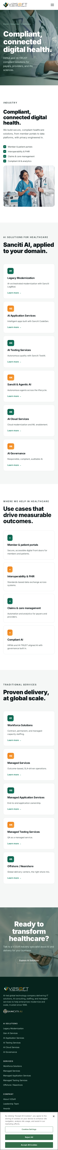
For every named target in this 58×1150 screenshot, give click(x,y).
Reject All (29, 1137)
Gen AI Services (10, 1033)
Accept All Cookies (29, 1145)
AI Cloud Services (11, 1047)
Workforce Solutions (12, 1066)
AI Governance (10, 1052)
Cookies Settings (29, 1129)
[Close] (54, 1116)
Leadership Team (11, 1104)
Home (5, 24)
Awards (6, 1108)
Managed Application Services (17, 1075)
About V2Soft (9, 1099)
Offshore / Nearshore (13, 1085)
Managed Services (11, 1071)
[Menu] (52, 5)
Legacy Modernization (13, 1028)
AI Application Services (13, 1038)
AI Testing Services (12, 1043)
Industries (14, 24)
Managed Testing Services (15, 1080)
